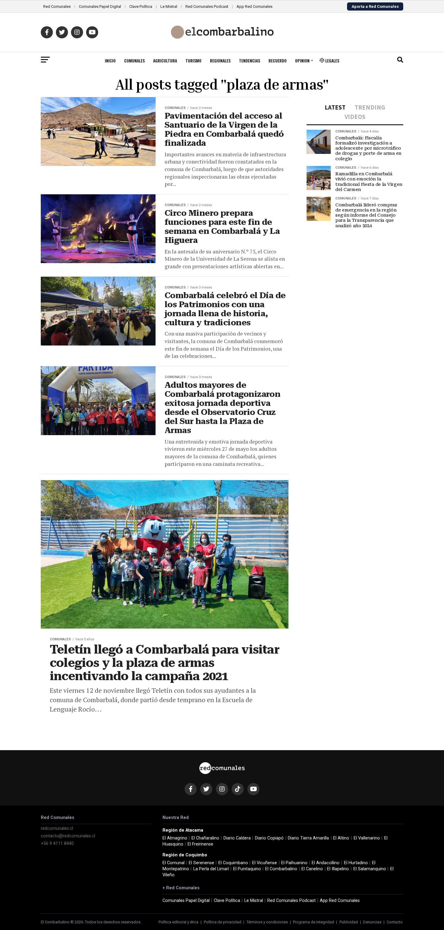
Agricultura (165, 60)
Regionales (220, 60)
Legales (331, 60)
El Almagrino (174, 838)
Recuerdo (278, 60)
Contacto (395, 922)
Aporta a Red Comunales (375, 6)
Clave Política (140, 6)
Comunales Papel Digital (100, 6)
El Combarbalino (281, 868)
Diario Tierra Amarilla (308, 838)
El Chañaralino (205, 838)
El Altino (341, 838)
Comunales (134, 60)
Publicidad (348, 922)
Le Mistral (168, 6)
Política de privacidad (222, 922)
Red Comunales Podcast (206, 6)
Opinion (302, 60)
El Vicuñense (264, 862)
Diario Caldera (237, 838)
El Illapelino (338, 868)
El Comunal (173, 862)
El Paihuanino (294, 862)
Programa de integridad (313, 922)
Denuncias (372, 922)
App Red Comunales (254, 6)
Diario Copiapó (269, 838)
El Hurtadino (356, 862)
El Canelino (312, 868)
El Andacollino (325, 862)
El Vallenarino (367, 838)
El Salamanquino (369, 868)
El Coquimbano (233, 862)
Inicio (110, 60)
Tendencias (249, 60)
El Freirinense (200, 844)
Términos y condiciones (267, 922)
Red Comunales (57, 6)
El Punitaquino (247, 868)
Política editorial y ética (178, 922)
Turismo (193, 60)
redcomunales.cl (57, 828)
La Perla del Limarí (211, 868)
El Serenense (201, 862)
